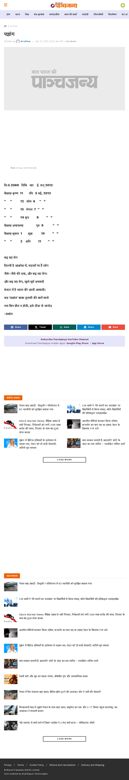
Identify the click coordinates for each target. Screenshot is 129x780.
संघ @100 (39, 14)
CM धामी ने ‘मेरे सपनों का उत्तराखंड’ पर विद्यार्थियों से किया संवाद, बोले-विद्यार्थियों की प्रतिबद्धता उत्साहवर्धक (101, 409)
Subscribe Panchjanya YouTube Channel (65, 339)
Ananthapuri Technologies (35, 774)
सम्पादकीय (54, 14)
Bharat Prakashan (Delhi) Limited (22, 770)
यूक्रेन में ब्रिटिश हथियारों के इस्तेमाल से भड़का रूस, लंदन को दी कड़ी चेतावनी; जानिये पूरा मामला (37, 444)
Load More (64, 460)
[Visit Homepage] (64, 5)
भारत (17, 14)
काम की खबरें (70, 14)
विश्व (27, 14)
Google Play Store (78, 343)
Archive (13, 26)
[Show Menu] (5, 5)
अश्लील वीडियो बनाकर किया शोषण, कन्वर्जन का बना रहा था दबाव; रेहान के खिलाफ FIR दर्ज (101, 424)
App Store (98, 343)
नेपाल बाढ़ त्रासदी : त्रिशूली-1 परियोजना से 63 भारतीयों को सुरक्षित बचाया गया (55, 583)
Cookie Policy (37, 765)
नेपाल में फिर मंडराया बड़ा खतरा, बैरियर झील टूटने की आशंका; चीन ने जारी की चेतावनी (59, 691)
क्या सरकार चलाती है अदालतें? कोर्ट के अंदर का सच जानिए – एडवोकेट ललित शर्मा (58, 660)
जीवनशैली (98, 14)
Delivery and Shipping (92, 765)
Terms (20, 765)
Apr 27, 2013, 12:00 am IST (49, 41)
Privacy (8, 765)
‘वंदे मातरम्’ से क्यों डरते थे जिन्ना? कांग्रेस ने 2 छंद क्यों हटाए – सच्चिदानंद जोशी (56, 722)
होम (8, 14)
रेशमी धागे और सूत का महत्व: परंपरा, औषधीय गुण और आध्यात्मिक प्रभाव (53, 676)
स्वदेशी (85, 14)
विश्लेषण (112, 14)
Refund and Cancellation (62, 765)
